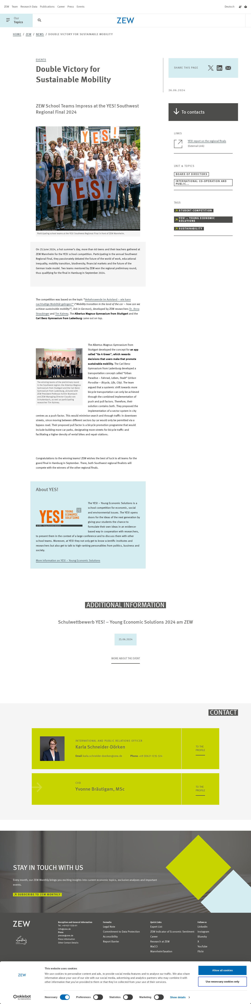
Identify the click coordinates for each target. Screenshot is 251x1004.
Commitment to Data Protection (121, 931)
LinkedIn (202, 927)
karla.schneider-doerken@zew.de (98, 756)
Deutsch (229, 6)
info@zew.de (64, 929)
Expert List (156, 927)
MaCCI (154, 946)
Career (61, 6)
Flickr (201, 951)
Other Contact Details (68, 943)
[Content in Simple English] (245, 7)
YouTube (202, 946)
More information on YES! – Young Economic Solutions (68, 560)
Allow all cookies (222, 970)
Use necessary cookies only (222, 981)
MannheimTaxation (161, 951)
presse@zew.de (65, 936)
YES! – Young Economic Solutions (197, 219)
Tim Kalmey (61, 313)
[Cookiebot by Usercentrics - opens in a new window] (22, 997)
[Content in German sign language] (240, 7)
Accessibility (110, 936)
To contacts (193, 112)
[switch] (98, 997)
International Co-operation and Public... (201, 182)
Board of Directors (191, 174)
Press (70, 6)
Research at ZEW (160, 941)
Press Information (66, 939)
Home (17, 34)
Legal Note (109, 927)
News (40, 34)
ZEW (6, 6)
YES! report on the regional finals (207, 141)
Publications (47, 6)
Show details (178, 997)
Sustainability (190, 228)
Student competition (195, 210)
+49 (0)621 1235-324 (146, 756)
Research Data (28, 6)
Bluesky (202, 936)
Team (15, 6)
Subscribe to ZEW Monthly (39, 894)
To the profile (200, 748)
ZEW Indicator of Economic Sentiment (172, 931)
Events (81, 6)
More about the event (125, 658)
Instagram (203, 931)
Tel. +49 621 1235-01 (67, 926)
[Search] (39, 20)
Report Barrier (111, 941)
